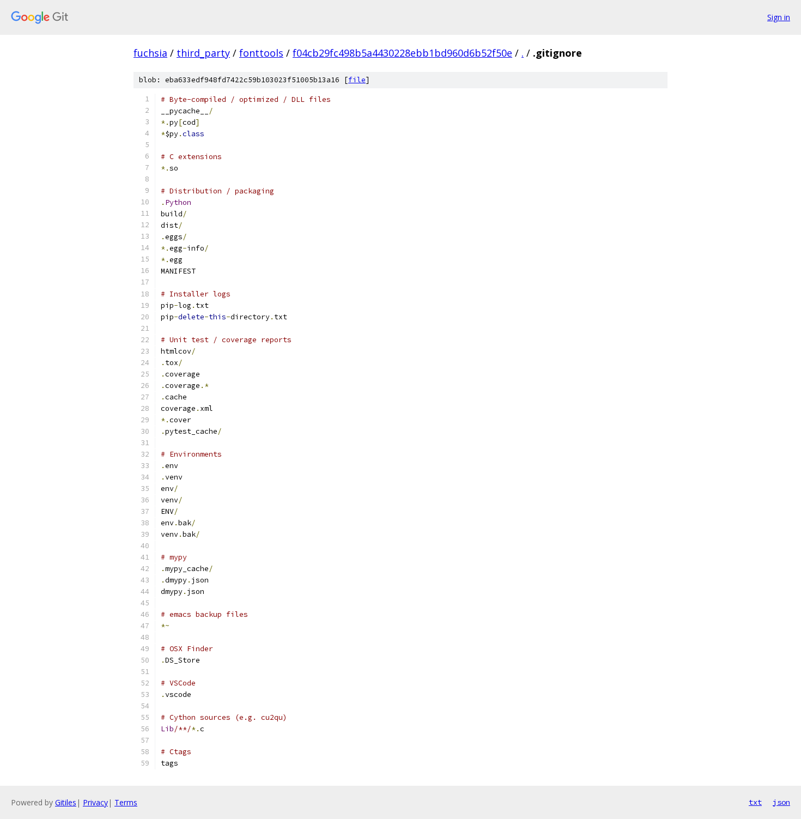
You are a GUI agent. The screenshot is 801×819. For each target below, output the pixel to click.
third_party (203, 52)
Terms (125, 802)
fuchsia (150, 52)
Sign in (778, 17)
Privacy (95, 802)
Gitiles (65, 802)
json (781, 802)
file (357, 79)
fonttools (261, 52)
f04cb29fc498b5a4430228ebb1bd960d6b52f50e (402, 52)
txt (755, 802)
